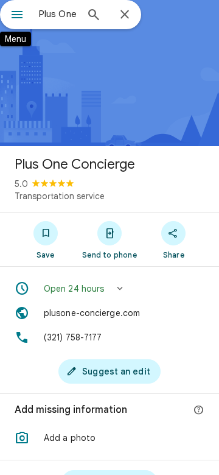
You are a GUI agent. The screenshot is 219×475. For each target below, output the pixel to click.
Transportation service (60, 196)
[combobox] (58, 14)
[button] (109, 288)
